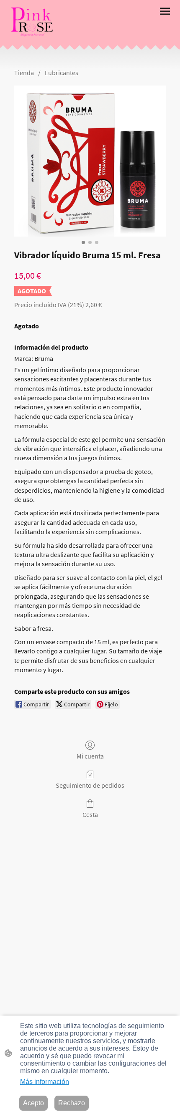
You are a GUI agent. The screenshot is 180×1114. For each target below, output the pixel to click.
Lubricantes (61, 72)
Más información (44, 1081)
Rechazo (71, 1102)
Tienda (24, 72)
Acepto (33, 1102)
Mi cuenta (90, 756)
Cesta (90, 814)
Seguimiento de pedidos (90, 785)
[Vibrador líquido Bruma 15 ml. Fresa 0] (90, 161)
